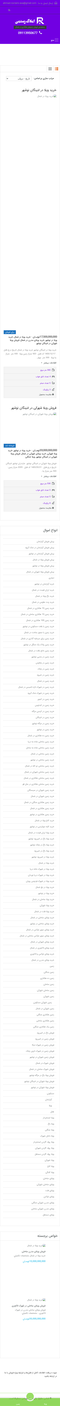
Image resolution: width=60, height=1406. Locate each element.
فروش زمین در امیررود (44, 1039)
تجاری (51, 578)
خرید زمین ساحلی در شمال (42, 754)
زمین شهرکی (48, 996)
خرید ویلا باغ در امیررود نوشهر (41, 838)
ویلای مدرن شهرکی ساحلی (42, 1208)
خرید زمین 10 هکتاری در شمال (40, 608)
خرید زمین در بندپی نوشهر (42, 656)
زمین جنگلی (49, 972)
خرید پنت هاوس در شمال (43, 602)
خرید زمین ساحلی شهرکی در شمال (39, 772)
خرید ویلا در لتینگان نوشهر (39, 90)
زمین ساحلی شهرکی (45, 990)
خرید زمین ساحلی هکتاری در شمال (39, 778)
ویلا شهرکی (49, 1160)
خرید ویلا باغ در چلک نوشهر (42, 845)
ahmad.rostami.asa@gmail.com (19, 3)
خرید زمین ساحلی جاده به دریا (41, 741)
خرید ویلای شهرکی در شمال (42, 942)
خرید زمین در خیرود (45, 675)
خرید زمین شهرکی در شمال (42, 796)
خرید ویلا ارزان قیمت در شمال (41, 832)
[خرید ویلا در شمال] (30, 21)
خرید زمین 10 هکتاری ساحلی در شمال (37, 614)
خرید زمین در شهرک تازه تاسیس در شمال (36, 687)
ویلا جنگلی (49, 1130)
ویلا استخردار (48, 1117)
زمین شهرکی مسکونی (42, 1002)
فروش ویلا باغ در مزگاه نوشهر (41, 1075)
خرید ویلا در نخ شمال (45, 887)
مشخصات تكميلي (21, 1255)
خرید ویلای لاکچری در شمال (42, 948)
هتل (52, 1111)
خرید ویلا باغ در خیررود (44, 851)
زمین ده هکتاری (47, 978)
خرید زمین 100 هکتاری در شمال (40, 620)
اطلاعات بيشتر (49, 362)
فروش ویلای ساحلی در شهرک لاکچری (28, 1306)
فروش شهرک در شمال (45, 1063)
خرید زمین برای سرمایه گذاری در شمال (37, 638)
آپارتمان (48, 1099)
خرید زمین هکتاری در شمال (42, 808)
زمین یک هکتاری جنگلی (43, 1026)
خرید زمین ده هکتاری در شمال (41, 735)
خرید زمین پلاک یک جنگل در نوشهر (38, 644)
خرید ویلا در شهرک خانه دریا (42, 869)
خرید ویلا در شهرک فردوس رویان (40, 881)
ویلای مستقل (48, 1215)
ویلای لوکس (49, 1196)
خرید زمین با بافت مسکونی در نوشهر (38, 626)
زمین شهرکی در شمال (45, 1008)
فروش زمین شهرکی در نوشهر (42, 1057)
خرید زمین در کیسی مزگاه (43, 711)
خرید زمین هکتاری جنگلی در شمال (39, 802)
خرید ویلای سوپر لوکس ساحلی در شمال (37, 935)
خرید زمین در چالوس (45, 663)
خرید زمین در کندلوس (44, 705)
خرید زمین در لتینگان (45, 717)
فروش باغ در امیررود (45, 1033)
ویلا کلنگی (49, 1172)
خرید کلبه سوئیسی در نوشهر (42, 826)
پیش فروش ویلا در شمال (43, 559)
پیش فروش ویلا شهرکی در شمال (40, 572)
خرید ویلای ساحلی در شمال (42, 917)
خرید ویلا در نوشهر (46, 893)
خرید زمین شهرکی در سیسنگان (40, 790)
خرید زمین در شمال (45, 681)
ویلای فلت (49, 1190)
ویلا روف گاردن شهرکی (44, 1148)
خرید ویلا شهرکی (47, 905)
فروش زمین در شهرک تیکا (43, 1045)
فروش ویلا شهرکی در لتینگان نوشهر (33, 407)
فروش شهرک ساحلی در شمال (41, 1069)
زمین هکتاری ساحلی (45, 1020)
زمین (52, 966)
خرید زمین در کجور (45, 699)
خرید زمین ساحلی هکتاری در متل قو (38, 784)
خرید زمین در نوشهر (45, 729)
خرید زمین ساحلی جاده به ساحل (40, 747)
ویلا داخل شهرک (47, 1136)
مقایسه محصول (45, 394)
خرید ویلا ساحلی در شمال (43, 899)
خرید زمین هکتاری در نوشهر (42, 814)
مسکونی (50, 1093)
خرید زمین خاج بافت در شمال (41, 650)
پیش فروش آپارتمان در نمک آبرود (39, 547)
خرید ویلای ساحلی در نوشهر (42, 923)
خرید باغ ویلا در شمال (44, 596)
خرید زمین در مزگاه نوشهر (43, 723)
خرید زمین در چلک (46, 669)
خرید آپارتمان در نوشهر (44, 584)
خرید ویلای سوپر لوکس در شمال (40, 929)
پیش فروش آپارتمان (45, 541)
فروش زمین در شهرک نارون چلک (40, 1051)
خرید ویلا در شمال (46, 863)
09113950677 (27, 33)
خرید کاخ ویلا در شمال (44, 820)
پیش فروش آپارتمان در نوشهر (41, 553)
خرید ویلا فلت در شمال (44, 911)
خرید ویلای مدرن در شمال (42, 960)
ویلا (50, 1105)
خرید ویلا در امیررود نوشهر (43, 857)
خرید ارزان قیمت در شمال (43, 590)
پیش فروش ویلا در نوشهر (43, 565)
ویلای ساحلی (48, 1178)
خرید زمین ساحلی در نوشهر (42, 760)
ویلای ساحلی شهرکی (45, 1184)
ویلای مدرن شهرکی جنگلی (43, 1202)
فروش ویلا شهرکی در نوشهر (42, 1087)
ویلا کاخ (50, 1166)
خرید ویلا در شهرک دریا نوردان (41, 875)
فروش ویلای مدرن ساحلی (33, 1251)
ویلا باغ (51, 1124)
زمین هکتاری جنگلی (45, 1014)
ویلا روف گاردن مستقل (44, 1154)
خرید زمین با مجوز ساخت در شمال (39, 632)
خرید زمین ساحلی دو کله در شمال (39, 766)
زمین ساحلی (48, 984)
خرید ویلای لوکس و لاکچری (42, 954)
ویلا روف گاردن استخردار (43, 1142)
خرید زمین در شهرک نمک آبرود (41, 693)
